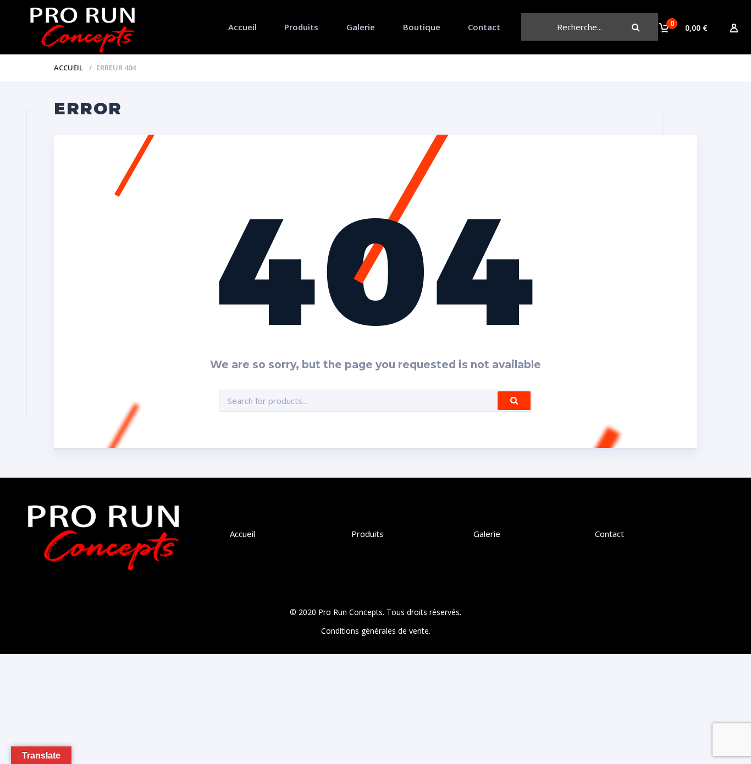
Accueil (242, 26)
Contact (484, 26)
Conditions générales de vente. (375, 630)
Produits (301, 26)
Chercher (644, 27)
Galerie (360, 26)
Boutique (421, 26)
